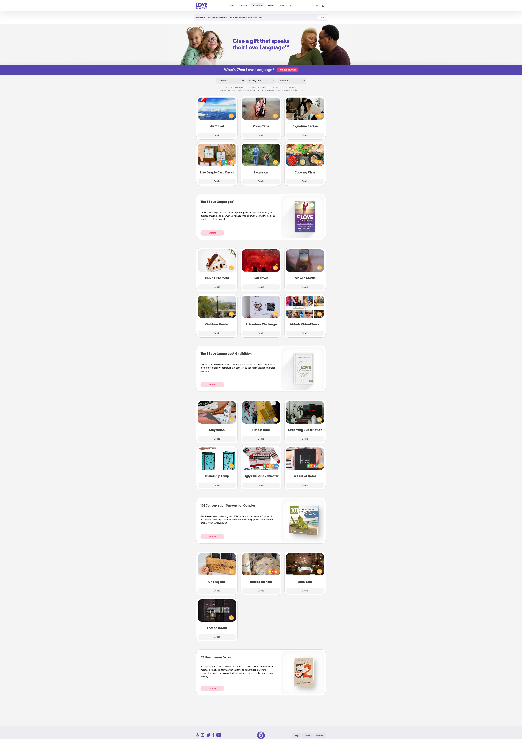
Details (217, 135)
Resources (258, 5)
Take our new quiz (287, 69)
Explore (212, 232)
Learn (231, 5)
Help (296, 735)
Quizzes (243, 5)
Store (282, 5)
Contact (319, 735)
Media (307, 735)
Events (271, 5)
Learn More (257, 17)
